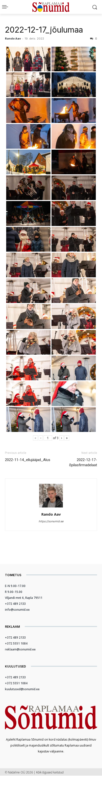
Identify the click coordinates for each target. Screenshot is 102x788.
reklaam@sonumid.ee (20, 649)
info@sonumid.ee (17, 609)
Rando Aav (13, 38)
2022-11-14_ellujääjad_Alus (27, 460)
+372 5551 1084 (16, 643)
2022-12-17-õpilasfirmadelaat (83, 462)
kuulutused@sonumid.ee (22, 689)
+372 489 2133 (15, 604)
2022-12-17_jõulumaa (44, 30)
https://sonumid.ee (51, 521)
